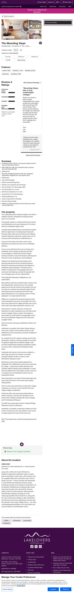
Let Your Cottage (41, 2)
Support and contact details (36, 557)
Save (40, 43)
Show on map (21, 60)
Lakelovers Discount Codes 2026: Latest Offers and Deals (62, 564)
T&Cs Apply (37, 12)
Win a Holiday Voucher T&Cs (61, 567)
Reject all (65, 589)
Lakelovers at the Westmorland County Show (62, 571)
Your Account (67, 2)
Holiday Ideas (52, 6)
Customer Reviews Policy (35, 567)
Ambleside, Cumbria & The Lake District (17, 46)
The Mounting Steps (13, 43)
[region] (37, 583)
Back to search (9, 16)
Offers (69, 6)
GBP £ (58, 2)
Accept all (53, 589)
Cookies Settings (7, 589)
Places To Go (43, 6)
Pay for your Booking (34, 572)
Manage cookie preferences (36, 565)
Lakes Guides (62, 6)
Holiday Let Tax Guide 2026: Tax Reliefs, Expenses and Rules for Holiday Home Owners (62, 558)
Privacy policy (32, 559)
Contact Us (51, 2)
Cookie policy (32, 562)
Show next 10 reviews (33, 155)
